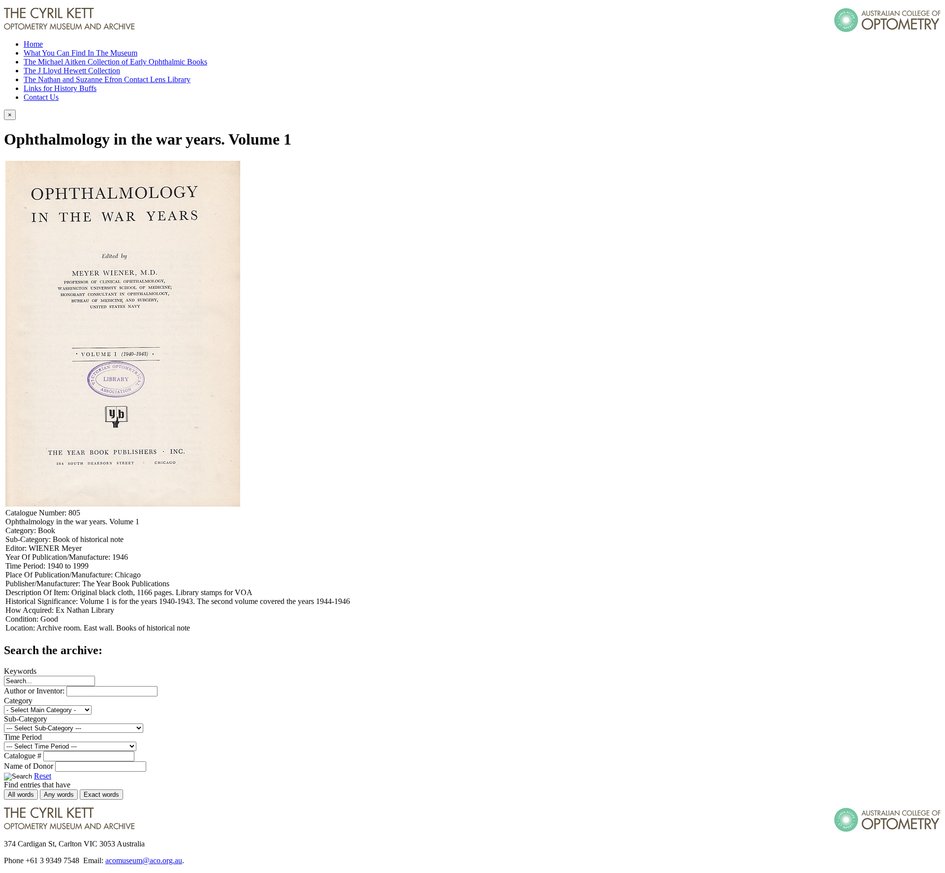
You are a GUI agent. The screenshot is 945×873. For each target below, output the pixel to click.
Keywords (20, 671)
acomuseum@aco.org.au (143, 860)
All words (21, 794)
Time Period (23, 737)
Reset (42, 776)
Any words (59, 794)
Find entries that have (37, 785)
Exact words (101, 794)
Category (18, 700)
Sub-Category (25, 719)
